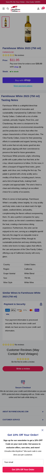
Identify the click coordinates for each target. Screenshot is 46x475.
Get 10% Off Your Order (23, 469)
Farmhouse (8, 52)
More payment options (23, 86)
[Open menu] (4, 9)
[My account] (38, 9)
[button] (8, 344)
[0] (42, 9)
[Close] (42, 430)
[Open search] (8, 9)
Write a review (23, 369)
